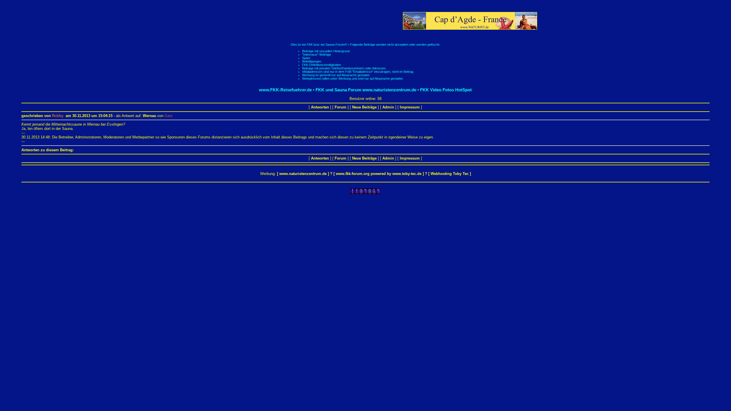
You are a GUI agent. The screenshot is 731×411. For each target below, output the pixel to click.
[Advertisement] (298, 21)
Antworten (320, 107)
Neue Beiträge (364, 107)
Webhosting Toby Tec (450, 174)
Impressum (410, 107)
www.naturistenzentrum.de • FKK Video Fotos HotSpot (417, 89)
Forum (340, 107)
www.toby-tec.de (406, 174)
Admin (388, 107)
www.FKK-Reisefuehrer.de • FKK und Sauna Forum (310, 89)
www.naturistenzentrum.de (303, 174)
